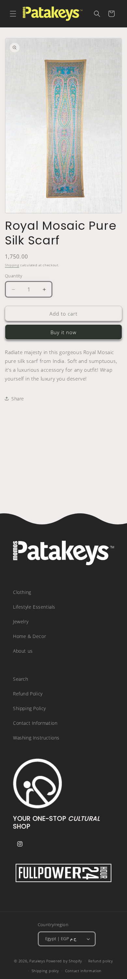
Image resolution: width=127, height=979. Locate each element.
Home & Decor (29, 636)
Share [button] (17, 399)
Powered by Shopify (64, 960)
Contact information (83, 970)
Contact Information (35, 723)
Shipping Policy (29, 708)
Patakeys (37, 960)
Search (20, 679)
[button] (13, 14)
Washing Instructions (36, 738)
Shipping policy (45, 970)
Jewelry (20, 621)
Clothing (22, 592)
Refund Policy (28, 694)
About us (23, 651)
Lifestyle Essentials (34, 607)
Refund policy (100, 960)
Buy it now (63, 332)
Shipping (12, 265)
